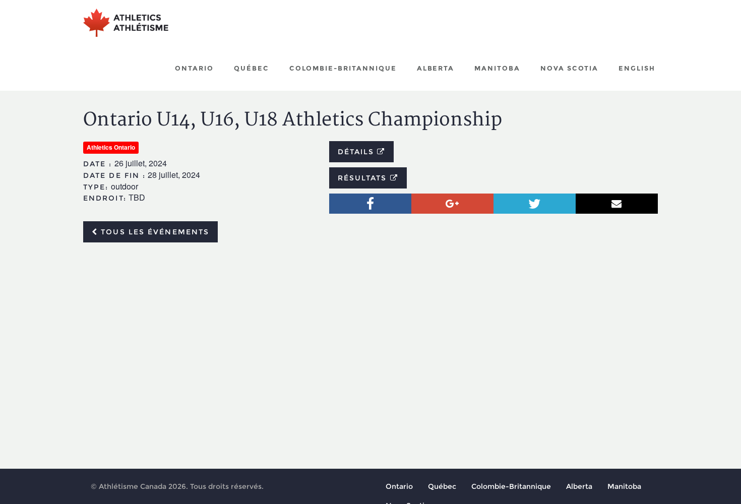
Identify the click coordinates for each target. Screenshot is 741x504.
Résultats (364, 177)
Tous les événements (153, 231)
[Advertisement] (370, 325)
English (637, 68)
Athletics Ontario (111, 147)
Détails (358, 151)
